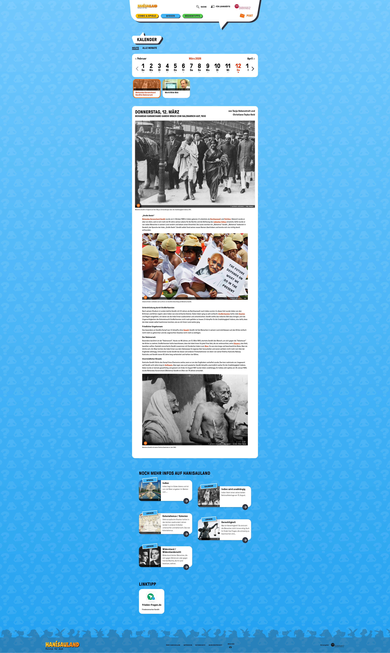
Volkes (223, 222)
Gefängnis (168, 365)
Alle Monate (149, 48)
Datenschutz (200, 645)
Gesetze (242, 314)
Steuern (237, 343)
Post (249, 15)
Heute (135, 48)
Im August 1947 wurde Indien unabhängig (200, 368)
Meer (207, 346)
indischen (217, 222)
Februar (141, 58)
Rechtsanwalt (215, 219)
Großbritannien (224, 314)
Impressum (188, 645)
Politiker (227, 219)
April (250, 58)
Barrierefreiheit (215, 645)
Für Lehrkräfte (222, 6)
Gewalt (186, 330)
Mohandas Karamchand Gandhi (153, 219)
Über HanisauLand (173, 645)
